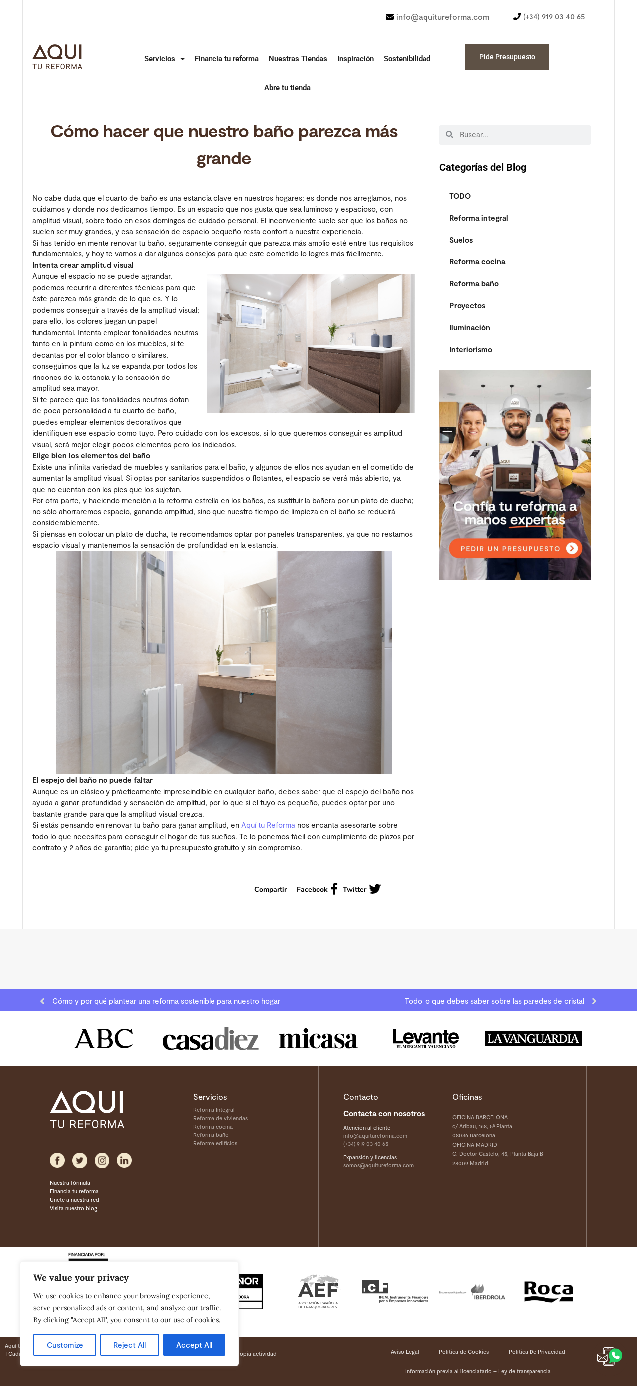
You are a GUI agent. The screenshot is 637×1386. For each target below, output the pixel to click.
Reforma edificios (215, 1143)
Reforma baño (474, 283)
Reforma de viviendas (220, 1118)
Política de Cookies (464, 1351)
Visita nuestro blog (73, 1208)
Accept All (194, 1344)
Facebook (312, 889)
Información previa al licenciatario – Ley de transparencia (478, 1371)
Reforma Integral (214, 1109)
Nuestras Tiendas (298, 58)
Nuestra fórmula (70, 1182)
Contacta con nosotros (384, 1113)
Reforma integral (478, 217)
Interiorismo (470, 349)
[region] (129, 1313)
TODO (460, 195)
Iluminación (469, 327)
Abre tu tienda (287, 87)
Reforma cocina (477, 261)
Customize (65, 1344)
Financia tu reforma (227, 58)
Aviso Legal (405, 1351)
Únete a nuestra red (74, 1199)
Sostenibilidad (407, 58)
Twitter (354, 889)
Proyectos (467, 305)
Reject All (129, 1344)
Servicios (159, 58)
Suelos (461, 239)
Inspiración (355, 58)
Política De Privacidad (537, 1351)
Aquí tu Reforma (268, 824)
